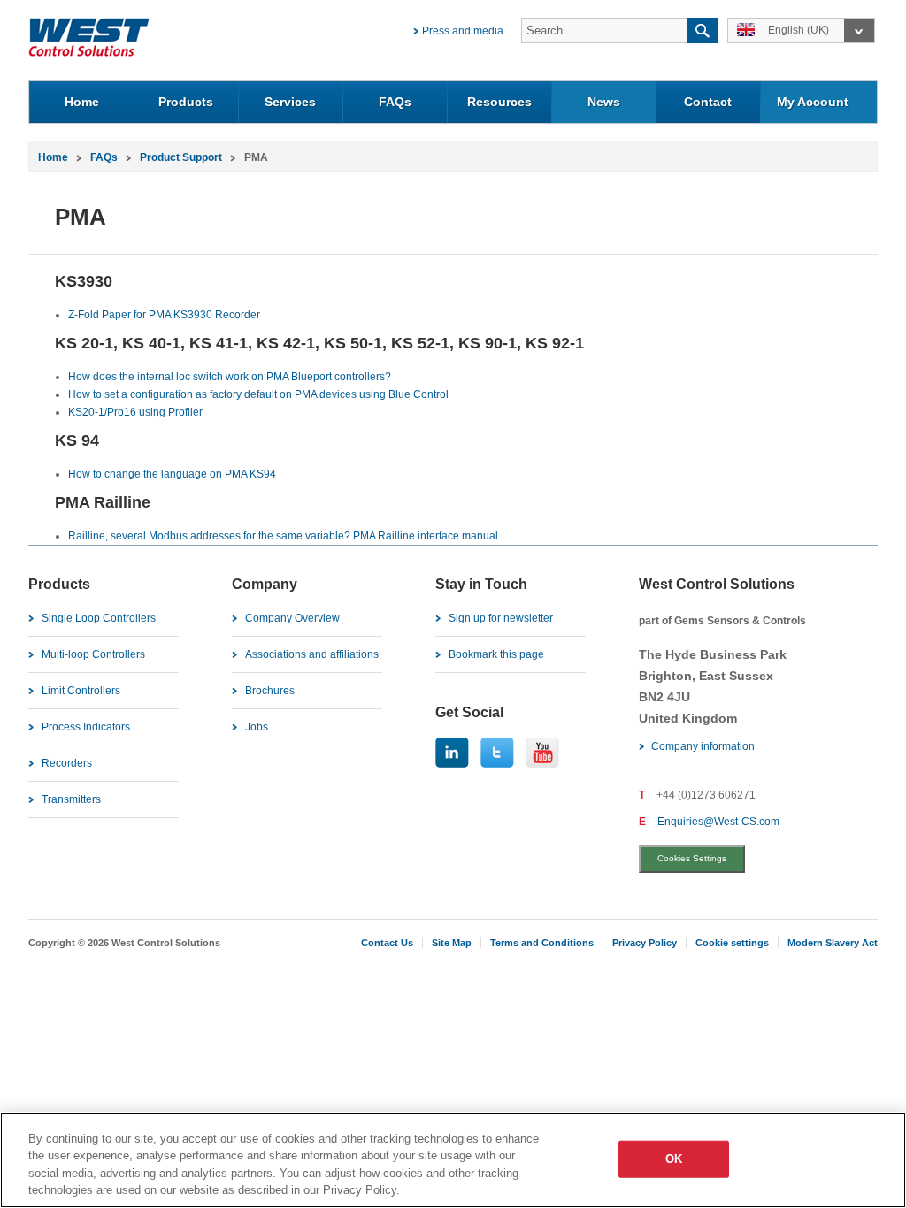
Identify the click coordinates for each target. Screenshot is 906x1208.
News (603, 102)
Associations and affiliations (312, 654)
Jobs (256, 727)
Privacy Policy (644, 942)
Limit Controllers (81, 690)
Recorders (67, 763)
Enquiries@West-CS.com (718, 821)
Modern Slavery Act (832, 942)
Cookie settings (732, 942)
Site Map (452, 942)
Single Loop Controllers (99, 618)
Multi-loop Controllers (93, 654)
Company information (703, 746)
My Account (812, 102)
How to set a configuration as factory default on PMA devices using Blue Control (258, 394)
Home (82, 102)
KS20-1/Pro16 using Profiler (135, 412)
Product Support (181, 157)
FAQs (395, 102)
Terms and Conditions (542, 942)
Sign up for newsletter (501, 618)
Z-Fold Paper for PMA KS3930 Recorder (164, 315)
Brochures (270, 690)
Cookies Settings (691, 858)
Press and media (462, 31)
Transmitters (71, 799)
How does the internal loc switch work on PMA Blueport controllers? (229, 377)
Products (185, 102)
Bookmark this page (496, 654)
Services (290, 102)
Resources (499, 102)
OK (673, 1159)
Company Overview (292, 618)
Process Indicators (86, 727)
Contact (708, 102)
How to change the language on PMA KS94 (172, 474)
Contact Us (387, 942)
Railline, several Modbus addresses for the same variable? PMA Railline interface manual (283, 536)
